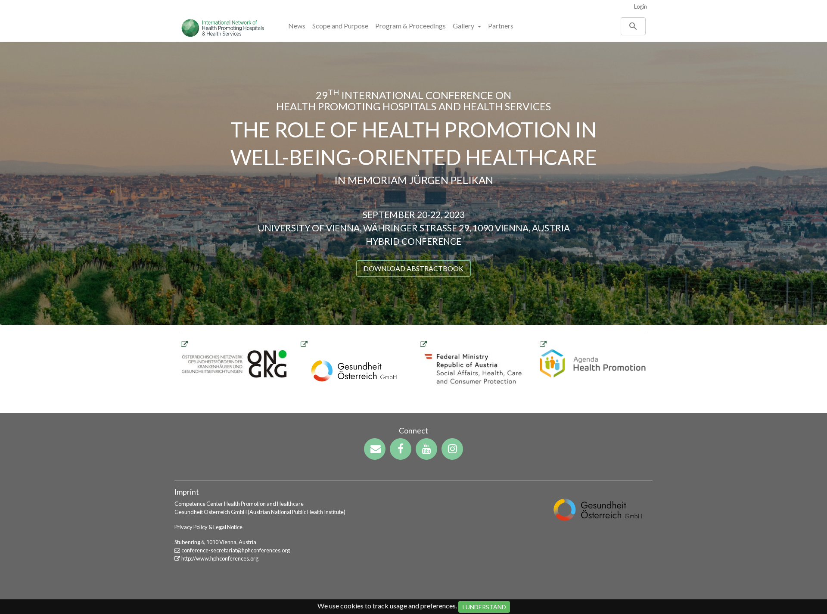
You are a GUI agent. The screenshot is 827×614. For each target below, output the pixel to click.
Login (640, 6)
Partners (500, 26)
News (296, 26)
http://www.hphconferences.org (219, 558)
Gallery (464, 26)
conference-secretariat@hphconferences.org (235, 550)
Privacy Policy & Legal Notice (208, 527)
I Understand (484, 607)
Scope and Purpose (340, 26)
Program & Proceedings (410, 26)
